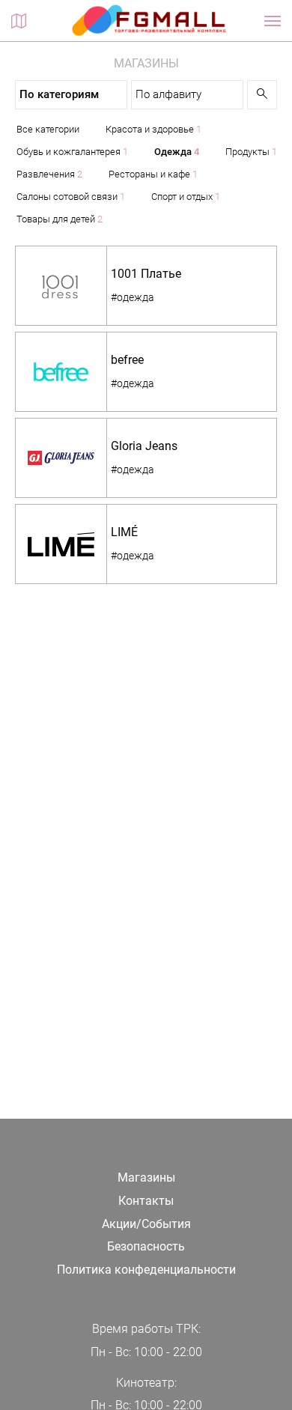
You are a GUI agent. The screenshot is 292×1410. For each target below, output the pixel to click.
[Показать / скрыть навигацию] (272, 21)
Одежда (176, 151)
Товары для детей (59, 219)
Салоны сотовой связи (70, 196)
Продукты (251, 151)
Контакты (146, 1201)
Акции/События (146, 1224)
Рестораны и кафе (153, 174)
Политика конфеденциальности (146, 1269)
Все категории (47, 129)
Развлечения (49, 174)
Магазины (146, 1177)
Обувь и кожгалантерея (72, 151)
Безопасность (146, 1246)
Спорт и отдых (185, 196)
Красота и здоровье (153, 129)
